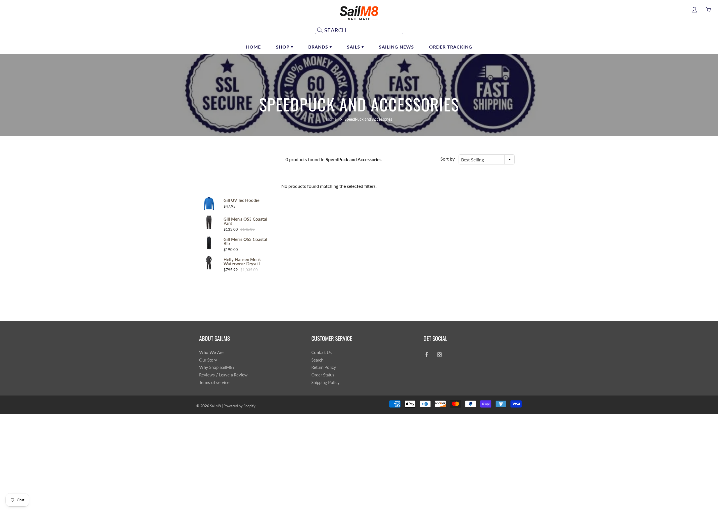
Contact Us (321, 352)
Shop (283, 46)
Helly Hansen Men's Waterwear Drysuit (242, 261)
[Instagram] (439, 355)
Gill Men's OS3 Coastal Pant (245, 221)
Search (317, 360)
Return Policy (323, 367)
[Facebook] (426, 355)
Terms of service (214, 382)
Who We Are (211, 352)
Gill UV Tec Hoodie (241, 200)
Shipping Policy (325, 382)
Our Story (208, 360)
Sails (354, 46)
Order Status (322, 374)
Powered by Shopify (240, 406)
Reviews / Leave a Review (223, 374)
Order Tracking (450, 46)
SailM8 (215, 406)
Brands (319, 46)
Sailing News (396, 46)
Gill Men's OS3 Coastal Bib (245, 241)
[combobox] (487, 159)
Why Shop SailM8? (216, 367)
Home (253, 46)
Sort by (447, 158)
